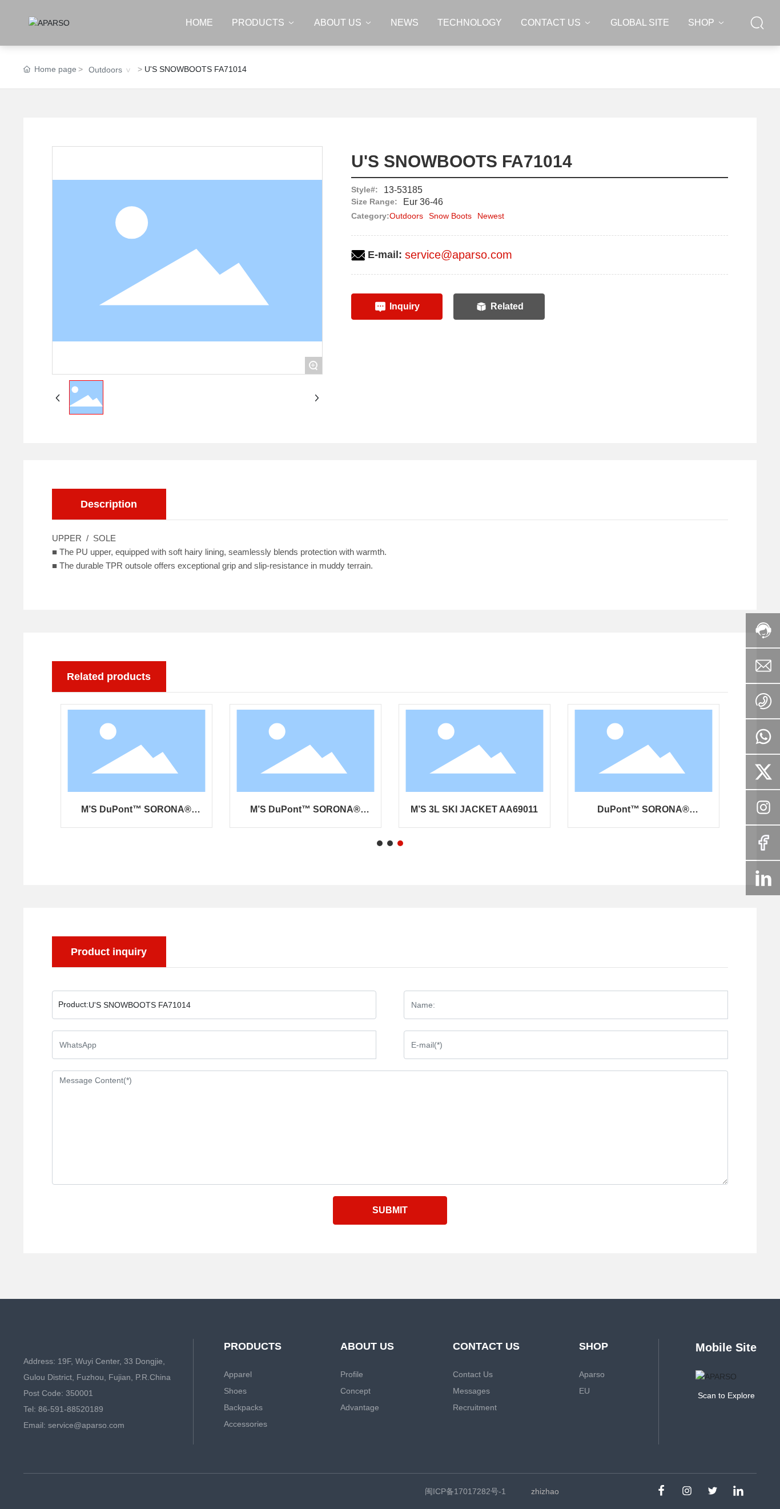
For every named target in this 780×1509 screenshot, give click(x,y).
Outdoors (105, 69)
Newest (490, 215)
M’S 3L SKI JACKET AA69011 (474, 809)
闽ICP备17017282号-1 (465, 1491)
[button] (380, 843)
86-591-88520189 (70, 1409)
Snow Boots (450, 215)
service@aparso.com (458, 254)
